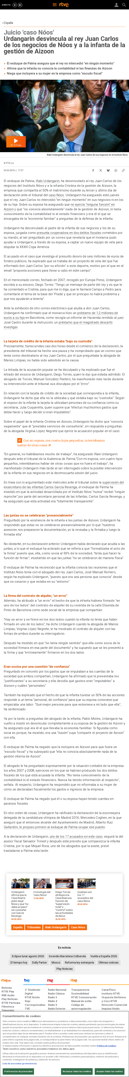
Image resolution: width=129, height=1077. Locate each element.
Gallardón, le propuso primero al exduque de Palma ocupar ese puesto (54, 827)
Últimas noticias (109, 962)
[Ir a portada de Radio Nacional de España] (58, 981)
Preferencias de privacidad (18, 1071)
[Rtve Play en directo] (14, 5)
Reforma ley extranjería (79, 962)
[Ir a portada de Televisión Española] (35, 981)
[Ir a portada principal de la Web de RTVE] (11, 980)
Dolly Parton (39, 962)
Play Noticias (64, 968)
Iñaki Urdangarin (47, 181)
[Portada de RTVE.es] (64, 5)
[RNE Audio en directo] (20, 5)
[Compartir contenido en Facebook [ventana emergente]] (93, 170)
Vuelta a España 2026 (103, 956)
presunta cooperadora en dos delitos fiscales (69, 233)
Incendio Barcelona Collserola (67, 956)
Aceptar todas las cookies (109, 1071)
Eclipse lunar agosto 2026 (28, 956)
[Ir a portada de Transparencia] (99, 981)
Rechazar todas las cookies (77, 1071)
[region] (64, 1044)
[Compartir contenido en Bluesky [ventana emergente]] (108, 170)
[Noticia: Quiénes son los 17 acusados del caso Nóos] (86, 892)
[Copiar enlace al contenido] (123, 170)
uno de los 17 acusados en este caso (76, 836)
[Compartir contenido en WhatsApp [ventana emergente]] (116, 170)
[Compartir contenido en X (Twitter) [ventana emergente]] (100, 170)
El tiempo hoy (19, 962)
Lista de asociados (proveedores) (20, 1063)
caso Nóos (56, 195)
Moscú (56, 962)
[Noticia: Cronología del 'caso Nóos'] (42, 889)
